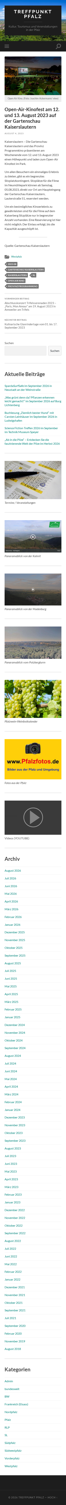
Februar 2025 (13, 1009)
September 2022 (15, 1233)
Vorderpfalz (12, 1458)
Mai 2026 (11, 893)
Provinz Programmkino (23, 286)
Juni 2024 (11, 1071)
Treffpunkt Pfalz (33, 14)
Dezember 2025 (15, 932)
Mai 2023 (11, 1171)
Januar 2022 (12, 1279)
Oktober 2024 (14, 1040)
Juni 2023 (11, 1163)
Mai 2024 (11, 1079)
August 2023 (13, 1148)
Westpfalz (16, 256)
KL (34, 275)
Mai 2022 (11, 1264)
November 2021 (15, 1295)
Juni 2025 (11, 978)
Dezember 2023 (15, 1117)
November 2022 (15, 1217)
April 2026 (11, 901)
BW (7, 1396)
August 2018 (13, 1348)
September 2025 (15, 955)
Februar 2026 (13, 917)
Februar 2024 (13, 1102)
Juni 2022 (11, 1256)
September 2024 (15, 1048)
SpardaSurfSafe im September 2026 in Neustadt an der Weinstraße (28, 387)
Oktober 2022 (14, 1225)
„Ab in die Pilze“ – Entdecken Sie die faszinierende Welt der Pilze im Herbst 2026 (32, 441)
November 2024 (15, 1032)
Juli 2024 (10, 1063)
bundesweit (12, 1389)
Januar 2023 (12, 1202)
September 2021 (15, 1310)
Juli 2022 (10, 1248)
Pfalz (8, 1419)
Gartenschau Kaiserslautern (26, 269)
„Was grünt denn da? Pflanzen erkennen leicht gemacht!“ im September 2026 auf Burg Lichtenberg (33, 401)
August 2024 (13, 1055)
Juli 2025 (10, 970)
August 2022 (13, 1241)
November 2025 (15, 940)
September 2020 (15, 1325)
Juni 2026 (11, 886)
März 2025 (11, 1001)
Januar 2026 (12, 924)
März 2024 (11, 1094)
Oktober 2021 (14, 1302)
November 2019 (15, 1341)
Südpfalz (10, 1442)
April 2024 (11, 1086)
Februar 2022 (13, 1271)
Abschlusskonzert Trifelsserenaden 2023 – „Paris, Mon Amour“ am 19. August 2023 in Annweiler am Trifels (30, 304)
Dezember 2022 (15, 1210)
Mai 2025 (11, 986)
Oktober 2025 (14, 947)
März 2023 (11, 1187)
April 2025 (11, 994)
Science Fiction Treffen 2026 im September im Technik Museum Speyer (31, 430)
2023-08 (12, 264)
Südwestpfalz (13, 1450)
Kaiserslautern (17, 275)
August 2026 (13, 870)
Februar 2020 (13, 1333)
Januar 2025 (12, 1017)
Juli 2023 (10, 1156)
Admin (9, 1381)
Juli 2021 (10, 1318)
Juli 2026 (10, 878)
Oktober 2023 (14, 1133)
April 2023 (11, 1179)
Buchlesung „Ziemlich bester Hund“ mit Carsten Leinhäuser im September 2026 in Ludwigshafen (31, 416)
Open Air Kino (16, 280)
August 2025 (13, 963)
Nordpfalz (11, 1412)
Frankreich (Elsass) (16, 1404)
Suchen (9, 343)
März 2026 (11, 909)
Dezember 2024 (15, 1025)
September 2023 (15, 1140)
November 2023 (15, 1125)
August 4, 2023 (14, 133)
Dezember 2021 (15, 1287)
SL (6, 1435)
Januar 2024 (12, 1109)
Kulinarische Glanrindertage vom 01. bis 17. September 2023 (31, 324)
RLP (7, 1427)
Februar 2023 (13, 1194)
